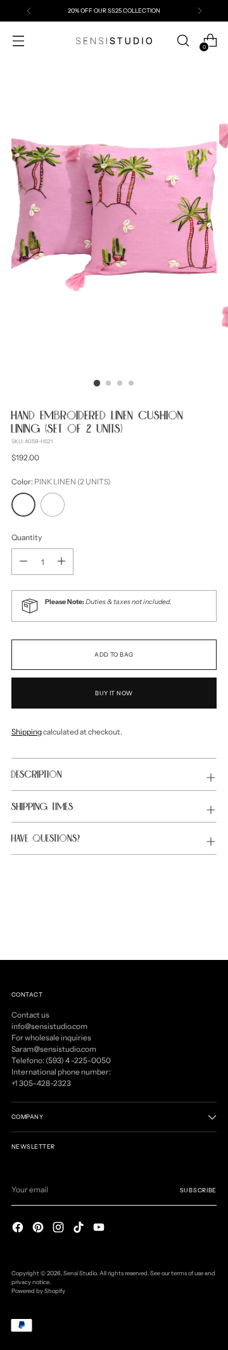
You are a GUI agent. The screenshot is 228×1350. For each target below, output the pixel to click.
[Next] (199, 11)
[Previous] (29, 11)
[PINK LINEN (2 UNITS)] (23, 505)
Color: (61, 481)
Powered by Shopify (38, 1290)
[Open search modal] (183, 41)
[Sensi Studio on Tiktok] (79, 1229)
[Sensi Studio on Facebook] (19, 1229)
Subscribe (198, 1190)
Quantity (26, 537)
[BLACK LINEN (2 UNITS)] (53, 505)
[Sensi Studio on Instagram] (59, 1229)
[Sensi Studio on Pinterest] (39, 1229)
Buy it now (114, 693)
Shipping (26, 731)
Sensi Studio (80, 1273)
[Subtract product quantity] (61, 561)
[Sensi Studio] (114, 40)
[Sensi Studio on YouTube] (100, 1229)
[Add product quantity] (23, 561)
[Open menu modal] (18, 41)
